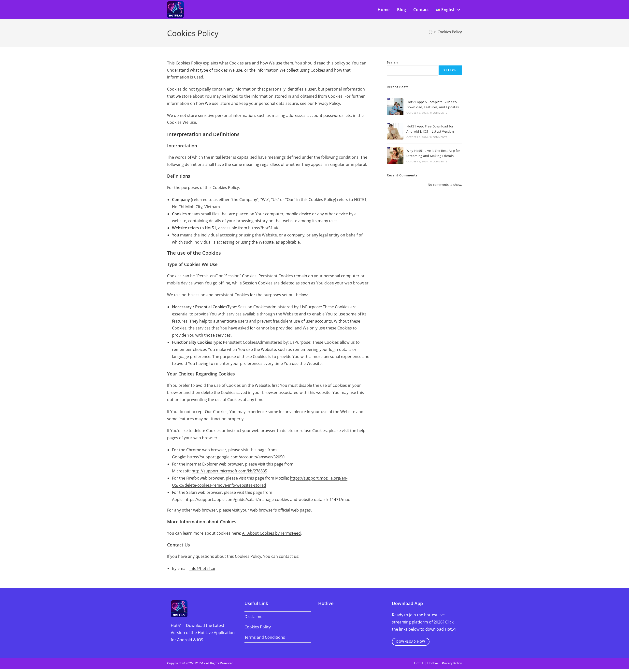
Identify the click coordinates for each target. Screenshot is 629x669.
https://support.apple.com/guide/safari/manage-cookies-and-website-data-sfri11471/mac (267, 499)
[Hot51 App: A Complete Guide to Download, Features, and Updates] (395, 106)
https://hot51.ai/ (263, 228)
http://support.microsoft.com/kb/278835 (229, 471)
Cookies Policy (450, 31)
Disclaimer (254, 616)
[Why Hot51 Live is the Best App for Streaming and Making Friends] (395, 155)
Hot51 (418, 663)
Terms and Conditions (264, 637)
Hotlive (432, 663)
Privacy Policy (452, 663)
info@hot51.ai (202, 568)
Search (392, 62)
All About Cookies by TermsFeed (271, 533)
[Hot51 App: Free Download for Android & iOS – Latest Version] (395, 131)
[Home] (430, 31)
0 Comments (438, 112)
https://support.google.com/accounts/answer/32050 (236, 457)
